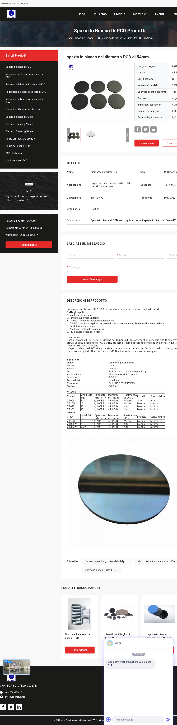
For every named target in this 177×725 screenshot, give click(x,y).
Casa (70, 38)
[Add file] (108, 719)
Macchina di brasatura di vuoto (23, 109)
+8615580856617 (28, 234)
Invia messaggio (92, 279)
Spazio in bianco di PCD (88, 38)
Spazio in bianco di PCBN (19, 116)
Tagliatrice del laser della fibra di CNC (26, 91)
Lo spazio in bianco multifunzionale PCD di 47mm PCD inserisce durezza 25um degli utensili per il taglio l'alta (159, 638)
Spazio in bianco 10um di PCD (101, 570)
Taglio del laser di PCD (18, 146)
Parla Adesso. (146, 143)
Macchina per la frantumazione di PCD (24, 76)
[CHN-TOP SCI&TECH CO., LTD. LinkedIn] (153, 129)
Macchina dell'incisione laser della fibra (24, 101)
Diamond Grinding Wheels (20, 124)
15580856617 (36, 228)
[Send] (168, 719)
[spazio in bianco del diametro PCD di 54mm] (98, 94)
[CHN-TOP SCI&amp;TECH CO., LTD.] (11, 13)
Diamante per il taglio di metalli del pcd (106, 561)
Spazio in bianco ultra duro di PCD (77, 636)
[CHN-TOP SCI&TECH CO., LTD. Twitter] (145, 129)
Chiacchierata (29, 244)
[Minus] (168, 643)
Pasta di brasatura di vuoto (21, 138)
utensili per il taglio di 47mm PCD (117, 636)
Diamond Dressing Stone (19, 131)
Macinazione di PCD (16, 160)
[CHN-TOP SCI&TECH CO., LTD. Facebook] (137, 129)
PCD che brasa (14, 153)
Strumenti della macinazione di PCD (25, 84)
